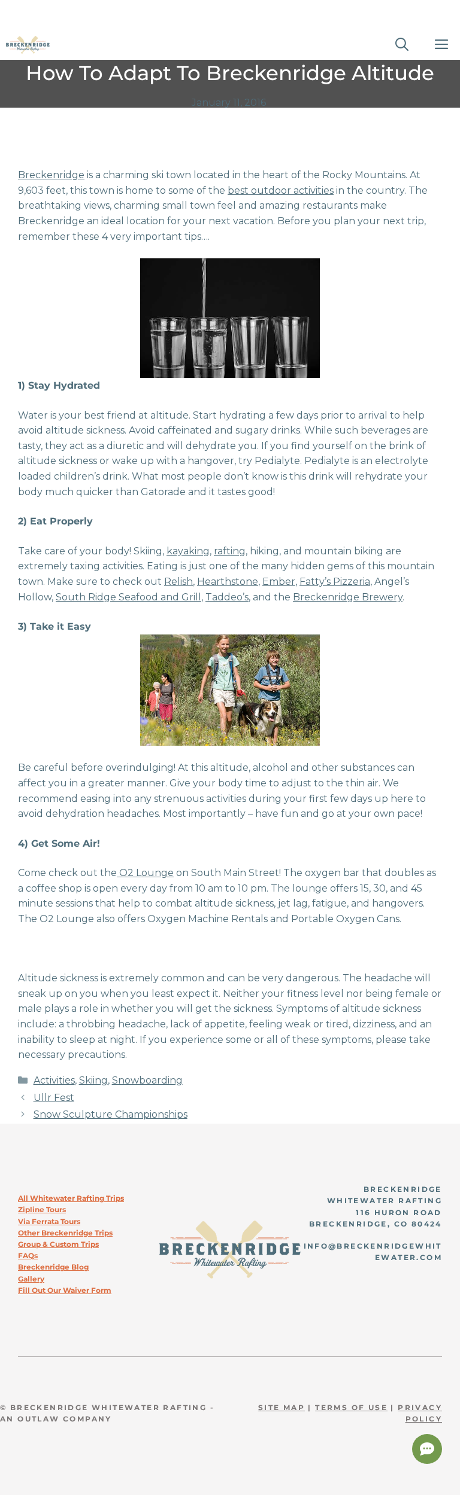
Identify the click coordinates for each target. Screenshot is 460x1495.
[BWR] (28, 45)
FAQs (28, 1255)
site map (281, 1407)
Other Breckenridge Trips (65, 1232)
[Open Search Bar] (402, 45)
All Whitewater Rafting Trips (71, 1198)
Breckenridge (51, 175)
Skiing (93, 1080)
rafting (230, 551)
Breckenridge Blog (53, 1266)
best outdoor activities (281, 190)
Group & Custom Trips (58, 1244)
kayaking (188, 551)
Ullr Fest (54, 1097)
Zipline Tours (42, 1209)
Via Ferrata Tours (49, 1221)
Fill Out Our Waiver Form (64, 1290)
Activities (54, 1080)
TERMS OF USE (351, 1407)
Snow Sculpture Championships (110, 1114)
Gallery (31, 1278)
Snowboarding (147, 1080)
